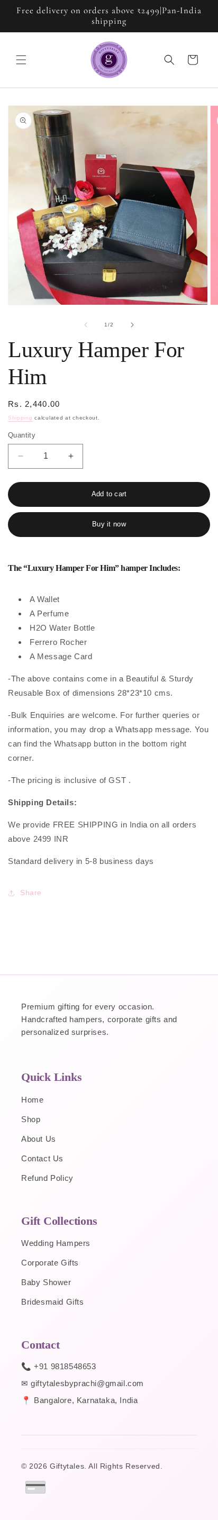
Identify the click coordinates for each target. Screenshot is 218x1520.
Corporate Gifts (50, 1262)
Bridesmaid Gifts (52, 1301)
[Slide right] (132, 324)
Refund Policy (47, 1177)
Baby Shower (46, 1282)
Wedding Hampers (55, 1243)
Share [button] (31, 892)
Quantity (21, 435)
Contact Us (42, 1158)
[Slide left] (85, 324)
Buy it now (109, 524)
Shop (30, 1119)
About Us (38, 1138)
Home (32, 1099)
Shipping (20, 418)
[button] (21, 59)
